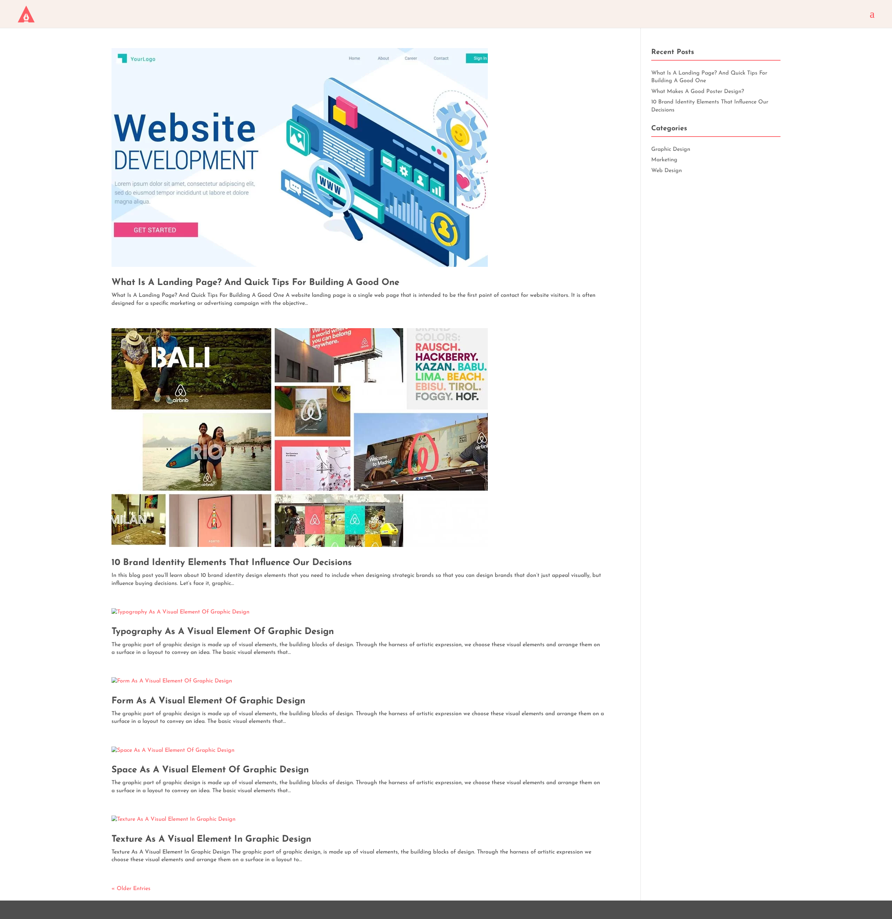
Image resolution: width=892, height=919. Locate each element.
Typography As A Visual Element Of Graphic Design (223, 631)
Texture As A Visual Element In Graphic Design (211, 839)
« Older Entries (131, 888)
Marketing (664, 160)
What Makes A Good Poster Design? (697, 91)
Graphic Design (670, 149)
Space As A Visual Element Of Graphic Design (210, 770)
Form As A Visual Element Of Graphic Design (208, 701)
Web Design (666, 170)
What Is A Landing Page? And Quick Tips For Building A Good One (255, 282)
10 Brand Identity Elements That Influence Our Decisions (232, 562)
